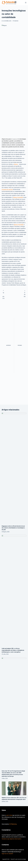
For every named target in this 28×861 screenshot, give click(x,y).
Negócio (16, 20)
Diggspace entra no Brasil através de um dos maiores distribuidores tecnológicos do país (13, 527)
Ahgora (16, 164)
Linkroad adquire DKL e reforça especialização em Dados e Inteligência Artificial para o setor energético (13, 650)
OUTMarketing (13, 824)
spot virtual (9, 815)
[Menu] (25, 2)
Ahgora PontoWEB (18, 197)
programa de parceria (7, 189)
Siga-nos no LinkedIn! (7, 853)
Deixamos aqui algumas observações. (12, 839)
